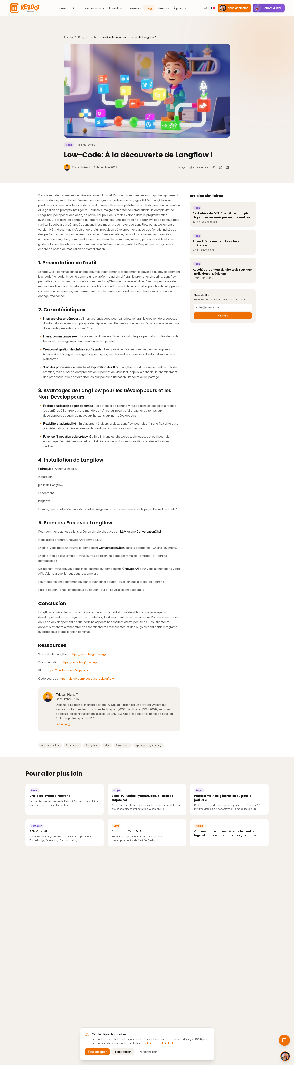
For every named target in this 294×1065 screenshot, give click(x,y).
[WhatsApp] (220, 167)
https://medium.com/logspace (67, 670)
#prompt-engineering (148, 745)
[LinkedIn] (227, 167)
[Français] (213, 8)
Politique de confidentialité (159, 1043)
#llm (107, 745)
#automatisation (50, 745)
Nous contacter (238, 8)
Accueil (68, 37)
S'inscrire (222, 315)
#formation (72, 745)
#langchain (91, 745)
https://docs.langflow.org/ (79, 662)
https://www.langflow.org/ (88, 654)
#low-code (122, 745)
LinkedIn (61, 724)
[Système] (205, 8)
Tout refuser (123, 1051)
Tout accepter (97, 1051)
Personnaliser (148, 1051)
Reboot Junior (268, 8)
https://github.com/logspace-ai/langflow (86, 678)
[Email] (214, 167)
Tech (92, 37)
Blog (81, 37)
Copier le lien (200, 167)
